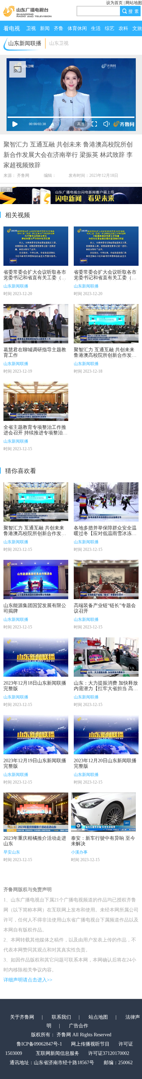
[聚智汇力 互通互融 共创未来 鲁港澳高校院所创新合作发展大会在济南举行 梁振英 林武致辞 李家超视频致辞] (106, 323)
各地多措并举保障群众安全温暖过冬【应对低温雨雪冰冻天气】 (105, 533)
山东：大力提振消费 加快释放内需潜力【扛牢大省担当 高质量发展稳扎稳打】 (106, 688)
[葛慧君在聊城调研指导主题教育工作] (35, 323)
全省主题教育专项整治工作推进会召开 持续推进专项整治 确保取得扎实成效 (34, 433)
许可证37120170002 (108, 1053)
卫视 (31, 28)
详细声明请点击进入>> (27, 979)
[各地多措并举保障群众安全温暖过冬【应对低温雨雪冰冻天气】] (106, 502)
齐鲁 (58, 28)
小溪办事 (79, 852)
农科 (123, 28)
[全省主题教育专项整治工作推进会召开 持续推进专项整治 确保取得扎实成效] (35, 401)
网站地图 (133, 2)
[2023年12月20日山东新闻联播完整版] (106, 734)
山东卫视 (59, 43)
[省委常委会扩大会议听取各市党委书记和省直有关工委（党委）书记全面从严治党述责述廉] (35, 246)
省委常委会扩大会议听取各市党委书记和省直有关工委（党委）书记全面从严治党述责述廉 (34, 280)
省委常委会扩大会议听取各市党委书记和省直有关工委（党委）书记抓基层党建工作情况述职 (105, 280)
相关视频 (17, 215)
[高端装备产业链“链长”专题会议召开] (106, 579)
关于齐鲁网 (22, 1017)
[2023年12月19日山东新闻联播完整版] (35, 734)
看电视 (11, 28)
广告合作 (78, 1025)
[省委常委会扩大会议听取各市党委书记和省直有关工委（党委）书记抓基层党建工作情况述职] (106, 246)
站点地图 (98, 1017)
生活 (96, 28)
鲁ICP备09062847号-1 (39, 1044)
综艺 (109, 28)
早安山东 (11, 852)
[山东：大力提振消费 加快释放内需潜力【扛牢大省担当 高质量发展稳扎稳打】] (106, 657)
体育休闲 (77, 28)
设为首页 (114, 2)
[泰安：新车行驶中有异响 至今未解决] (103, 812)
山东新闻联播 (15, 286)
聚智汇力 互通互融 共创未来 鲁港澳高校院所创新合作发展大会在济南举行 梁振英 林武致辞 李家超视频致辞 (105, 358)
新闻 (45, 28)
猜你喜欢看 (20, 470)
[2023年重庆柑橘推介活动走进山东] (35, 812)
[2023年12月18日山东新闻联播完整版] (35, 657)
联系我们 (61, 1017)
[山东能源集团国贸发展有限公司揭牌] (35, 579)
